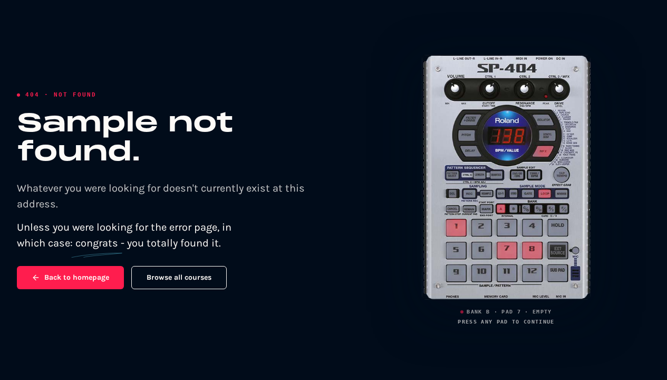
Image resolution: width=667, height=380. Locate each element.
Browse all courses (179, 277)
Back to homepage (76, 277)
